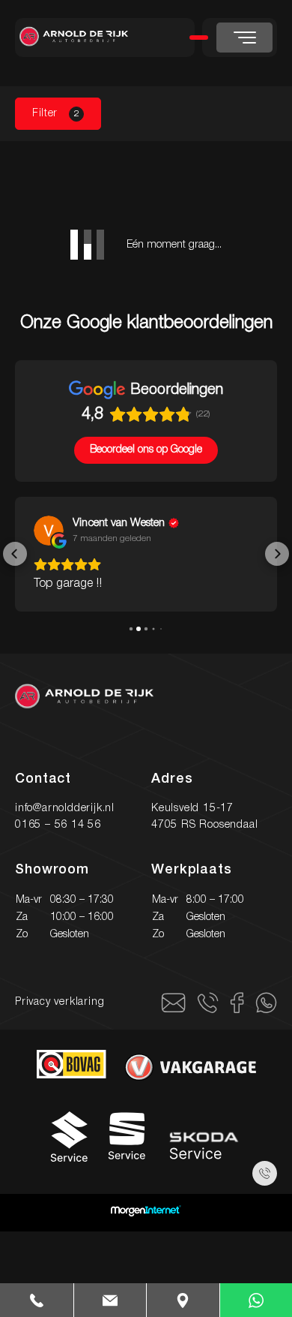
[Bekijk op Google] (49, 531)
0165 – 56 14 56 (58, 825)
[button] (15, 554)
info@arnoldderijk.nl (65, 808)
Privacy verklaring (59, 1002)
